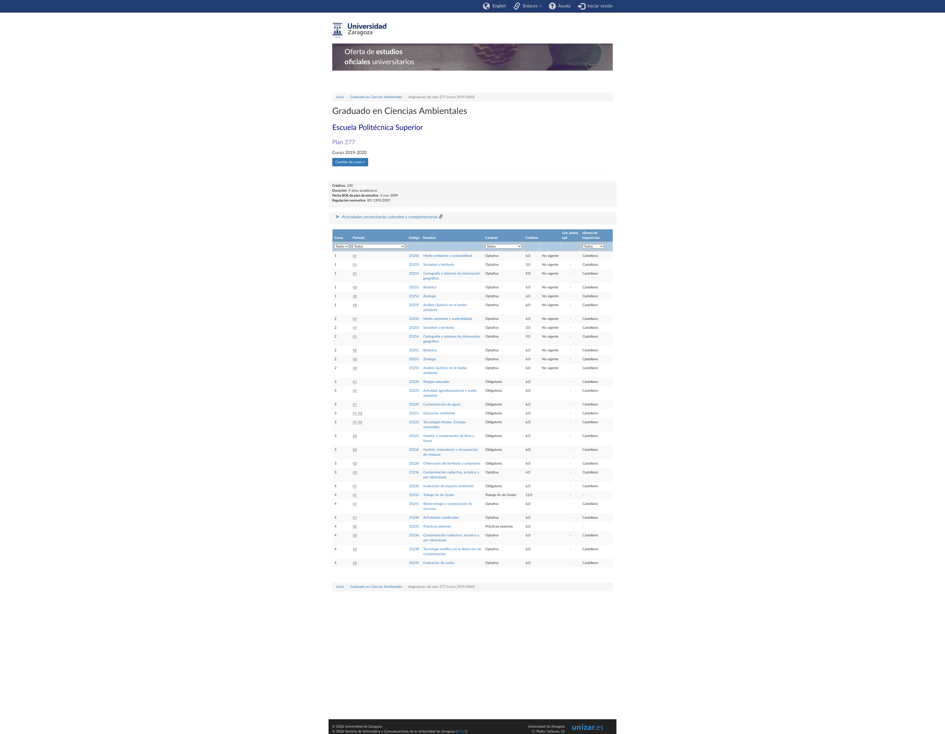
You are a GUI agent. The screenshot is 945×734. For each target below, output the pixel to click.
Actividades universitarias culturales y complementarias (390, 217)
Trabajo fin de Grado (438, 495)
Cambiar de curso (349, 162)
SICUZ (461, 731)
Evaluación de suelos (439, 563)
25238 (414, 549)
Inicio (340, 97)
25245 (414, 563)
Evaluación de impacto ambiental (448, 486)
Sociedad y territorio (438, 264)
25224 (414, 404)
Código (414, 238)
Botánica (430, 287)
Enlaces (529, 6)
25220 (414, 382)
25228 (414, 463)
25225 (414, 436)
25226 (414, 450)
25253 (414, 264)
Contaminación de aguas (441, 404)
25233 (414, 526)
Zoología (429, 296)
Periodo (359, 238)
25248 (414, 517)
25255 (414, 305)
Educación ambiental (439, 413)
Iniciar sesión (599, 6)
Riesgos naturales (436, 382)
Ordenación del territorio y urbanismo (451, 463)
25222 (414, 422)
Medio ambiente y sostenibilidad (447, 256)
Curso (338, 238)
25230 (414, 486)
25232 (414, 495)
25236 (414, 472)
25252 (414, 296)
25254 (414, 273)
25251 (414, 287)
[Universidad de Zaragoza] (359, 30)
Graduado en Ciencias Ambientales (376, 97)
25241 (414, 504)
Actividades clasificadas (441, 517)
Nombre (429, 238)
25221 (414, 413)
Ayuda (563, 6)
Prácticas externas (437, 526)
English (498, 6)
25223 (414, 390)
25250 (414, 256)
